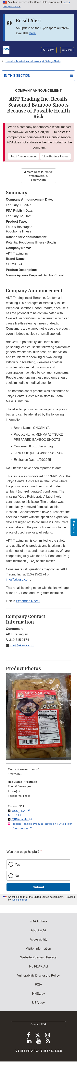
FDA (14, 815)
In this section (17, 75)
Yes (17, 864)
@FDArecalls (20, 819)
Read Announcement (23, 156)
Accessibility (38, 939)
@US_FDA (18, 810)
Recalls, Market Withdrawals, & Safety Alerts (33, 61)
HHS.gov (38, 993)
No (17, 875)
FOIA (38, 984)
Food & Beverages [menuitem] (19, 786)
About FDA (38, 930)
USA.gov (38, 1002)
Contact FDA (38, 1024)
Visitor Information (38, 948)
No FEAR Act (38, 966)
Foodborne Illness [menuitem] (19, 795)
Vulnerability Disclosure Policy (38, 975)
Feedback (73, 527)
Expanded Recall (28, 601)
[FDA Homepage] (6, 49)
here (32, 33)
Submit (38, 887)
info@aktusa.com (18, 579)
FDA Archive (38, 921)
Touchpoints (18, 899)
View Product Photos (55, 156)
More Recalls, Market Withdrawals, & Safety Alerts (39, 175)
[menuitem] (38, 773)
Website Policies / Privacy (38, 957)
